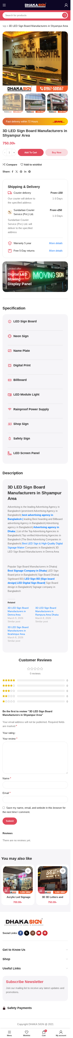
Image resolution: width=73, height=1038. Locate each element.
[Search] (64, 15)
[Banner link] (35, 276)
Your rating (8, 733)
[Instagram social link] (32, 933)
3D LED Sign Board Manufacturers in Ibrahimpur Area (18, 630)
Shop (3, 25)
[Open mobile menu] (4, 5)
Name (7, 778)
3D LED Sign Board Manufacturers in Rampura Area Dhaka (47, 611)
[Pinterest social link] (21, 171)
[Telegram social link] (29, 171)
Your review (10, 738)
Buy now (56, 152)
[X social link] (16, 171)
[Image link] (24, 921)
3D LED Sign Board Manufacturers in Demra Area (18, 611)
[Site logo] (35, 4)
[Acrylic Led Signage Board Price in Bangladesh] (18, 880)
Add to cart (30, 152)
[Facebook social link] (12, 171)
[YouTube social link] (38, 933)
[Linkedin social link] (25, 171)
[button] (6, 890)
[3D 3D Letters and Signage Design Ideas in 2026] (53, 880)
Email (7, 793)
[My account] (66, 5)
